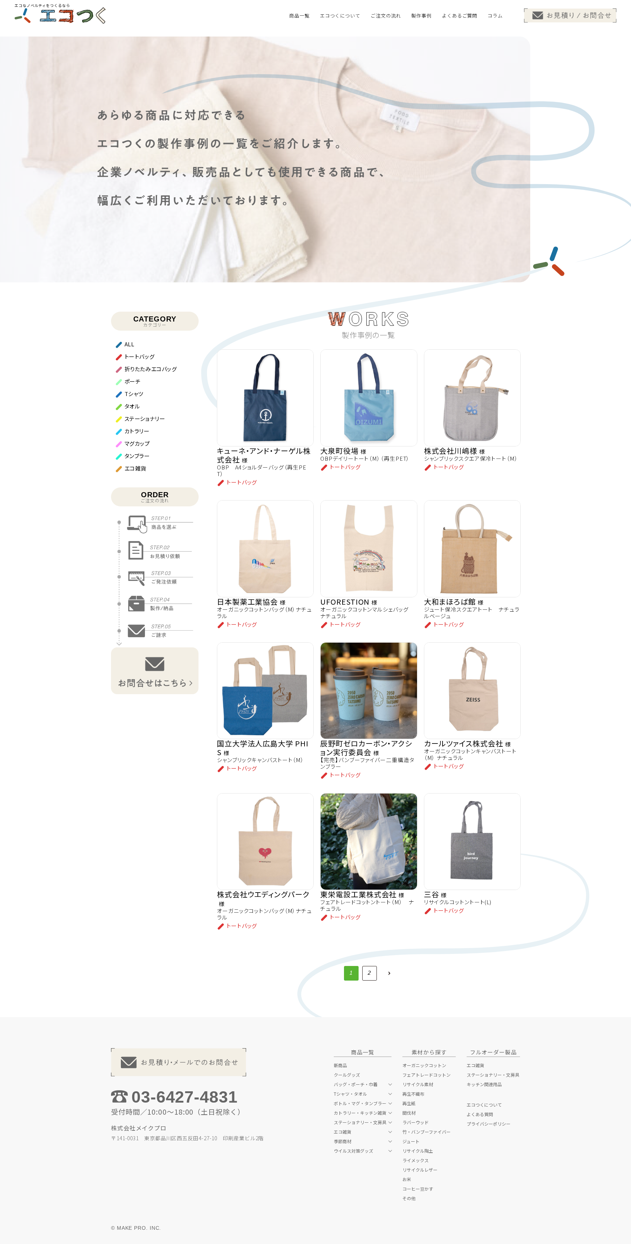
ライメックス (415, 1160)
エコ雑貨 (135, 468)
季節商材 (342, 1141)
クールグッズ (347, 1075)
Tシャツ (134, 393)
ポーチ (133, 381)
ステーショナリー (145, 418)
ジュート (411, 1141)
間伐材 (409, 1113)
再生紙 (409, 1103)
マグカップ (137, 443)
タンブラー (137, 456)
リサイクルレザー (419, 1170)
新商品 (340, 1065)
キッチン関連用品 (484, 1084)
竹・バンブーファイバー (426, 1132)
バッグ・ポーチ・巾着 (356, 1084)
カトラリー (137, 431)
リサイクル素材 (417, 1084)
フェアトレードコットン (426, 1075)
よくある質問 (480, 1114)
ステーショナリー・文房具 (360, 1122)
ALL (129, 344)
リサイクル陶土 (417, 1151)
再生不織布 (413, 1094)
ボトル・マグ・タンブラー (360, 1103)
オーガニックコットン (424, 1065)
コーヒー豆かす (417, 1189)
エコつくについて (484, 1105)
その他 (409, 1198)
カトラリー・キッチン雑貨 (360, 1113)
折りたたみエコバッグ (151, 369)
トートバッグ (140, 356)
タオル (132, 406)
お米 (406, 1179)
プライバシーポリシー (488, 1124)
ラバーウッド (415, 1122)
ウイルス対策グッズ (353, 1151)
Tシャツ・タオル (350, 1094)
